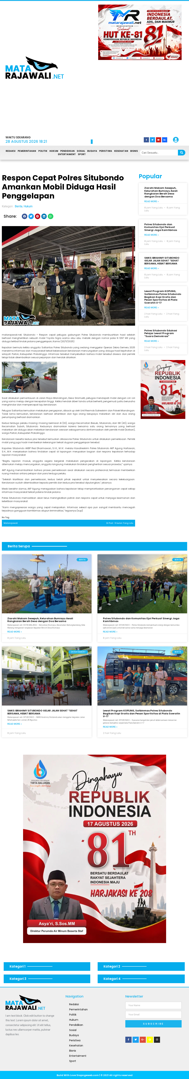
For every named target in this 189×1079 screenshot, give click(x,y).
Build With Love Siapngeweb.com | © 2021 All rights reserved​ (95, 1075)
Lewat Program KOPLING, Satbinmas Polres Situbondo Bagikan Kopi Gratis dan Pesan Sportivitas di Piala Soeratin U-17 (162, 296)
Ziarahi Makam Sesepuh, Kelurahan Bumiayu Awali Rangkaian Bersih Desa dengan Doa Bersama (161, 192)
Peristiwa (105, 151)
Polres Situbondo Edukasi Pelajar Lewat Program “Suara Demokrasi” (160, 333)
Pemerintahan (27, 151)
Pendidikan (67, 151)
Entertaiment (67, 154)
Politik (42, 151)
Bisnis (134, 151)
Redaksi (11, 151)
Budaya (92, 151)
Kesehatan (121, 151)
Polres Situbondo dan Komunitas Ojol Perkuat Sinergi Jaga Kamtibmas (160, 227)
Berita (18, 206)
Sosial (81, 151)
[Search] (181, 152)
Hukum (53, 151)
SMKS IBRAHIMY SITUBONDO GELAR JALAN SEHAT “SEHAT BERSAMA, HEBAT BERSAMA (161, 260)
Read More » (151, 201)
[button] (106, 67)
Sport (82, 154)
